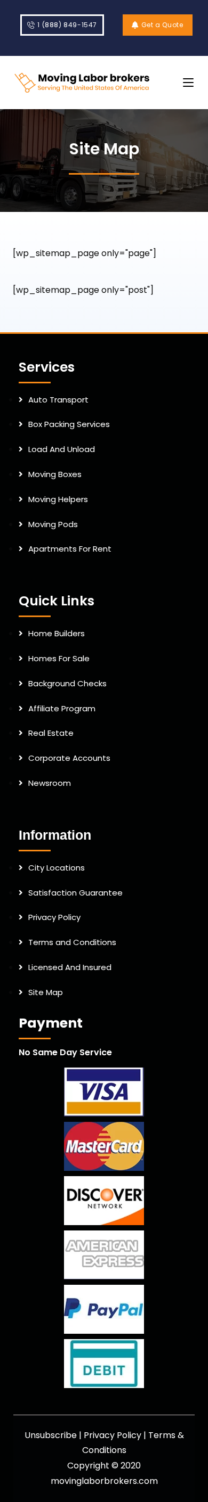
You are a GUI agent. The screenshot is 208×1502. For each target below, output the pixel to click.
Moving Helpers (58, 499)
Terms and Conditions (72, 942)
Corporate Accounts (69, 758)
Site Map (45, 992)
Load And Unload (61, 449)
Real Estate (51, 732)
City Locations (56, 867)
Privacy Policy (54, 917)
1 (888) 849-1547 (67, 24)
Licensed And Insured (69, 967)
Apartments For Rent (69, 548)
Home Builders (56, 633)
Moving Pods (53, 524)
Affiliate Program (61, 708)
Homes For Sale (59, 658)
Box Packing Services (69, 424)
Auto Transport (58, 399)
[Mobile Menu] (188, 82)
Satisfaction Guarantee (75, 892)
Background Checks (67, 683)
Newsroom (49, 783)
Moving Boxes (55, 474)
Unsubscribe (51, 1435)
